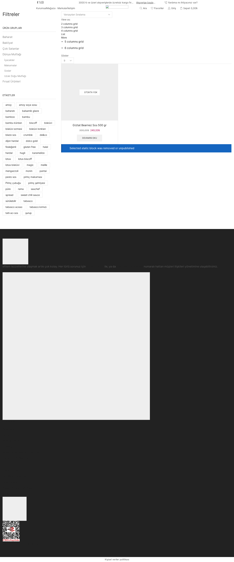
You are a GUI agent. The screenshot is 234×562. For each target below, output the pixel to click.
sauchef (35, 188)
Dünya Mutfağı (12, 54)
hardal (9, 152)
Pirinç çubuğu (13, 182)
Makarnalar (10, 65)
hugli (22, 152)
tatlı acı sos (11, 212)
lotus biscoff (25, 158)
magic (30, 164)
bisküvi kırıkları (37, 128)
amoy (8, 104)
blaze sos (10, 134)
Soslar (7, 70)
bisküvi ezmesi (13, 128)
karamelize (38, 152)
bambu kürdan (13, 122)
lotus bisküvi (12, 164)
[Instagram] (42, 2)
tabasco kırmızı (38, 206)
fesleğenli (10, 146)
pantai (43, 170)
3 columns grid (69, 27)
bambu (26, 116)
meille (44, 164)
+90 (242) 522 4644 (129, 266)
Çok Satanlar (11, 48)
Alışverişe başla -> (146, 2)
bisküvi (48, 122)
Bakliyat (8, 42)
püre (8, 188)
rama (21, 188)
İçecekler (9, 60)
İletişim (71, 8)
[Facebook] (37, 2)
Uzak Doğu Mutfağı (15, 75)
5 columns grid (74, 41)
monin (29, 170)
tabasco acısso (13, 206)
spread (9, 194)
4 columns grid (69, 30)
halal (45, 146)
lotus (8, 158)
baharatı (10, 110)
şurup (28, 212)
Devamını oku (89, 138)
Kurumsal (41, 8)
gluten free (29, 146)
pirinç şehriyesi (36, 182)
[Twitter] (40, 2)
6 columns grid (74, 48)
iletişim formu (95, 266)
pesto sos (10, 176)
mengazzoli (11, 170)
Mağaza (51, 8)
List (63, 34)
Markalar (62, 8)
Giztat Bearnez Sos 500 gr (90, 125)
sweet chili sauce (30, 194)
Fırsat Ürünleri (12, 81)
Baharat (8, 37)
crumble (28, 134)
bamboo (10, 116)
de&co (43, 134)
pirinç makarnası (33, 176)
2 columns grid (69, 23)
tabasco (28, 200)
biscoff (33, 122)
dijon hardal (12, 140)
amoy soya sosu (28, 104)
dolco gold (32, 140)
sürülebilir (10, 200)
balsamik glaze (30, 110)
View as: (65, 19)
